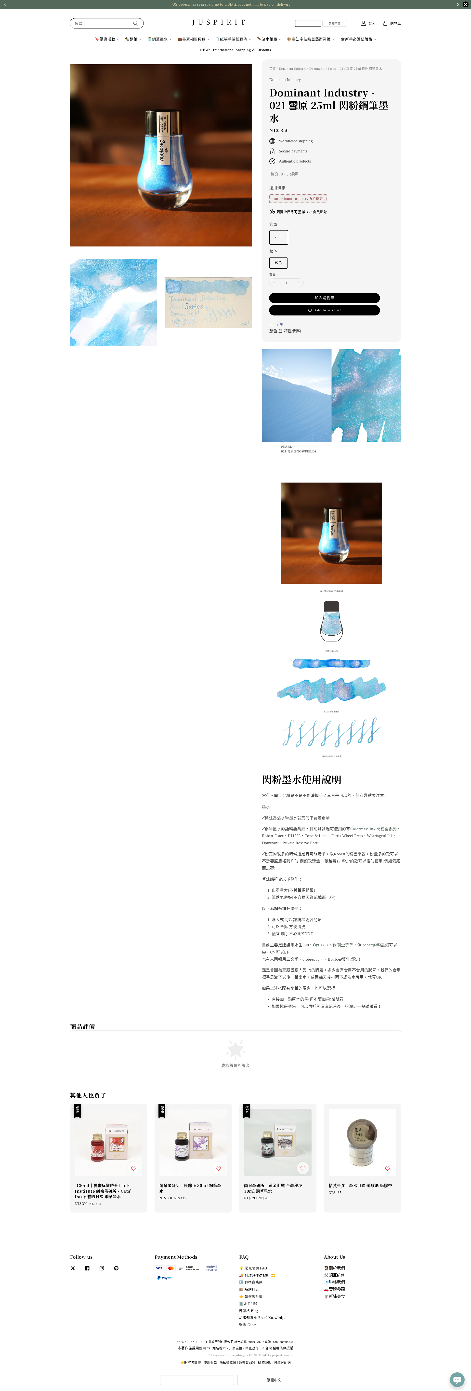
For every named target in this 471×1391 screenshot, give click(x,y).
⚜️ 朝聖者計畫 (250, 1296)
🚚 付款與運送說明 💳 (257, 1275)
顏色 (273, 251)
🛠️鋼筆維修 (334, 1275)
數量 (272, 274)
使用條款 (210, 1362)
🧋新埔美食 (334, 1296)
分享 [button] (279, 324)
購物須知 (265, 1362)
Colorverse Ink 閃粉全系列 (373, 829)
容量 (273, 224)
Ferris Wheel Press (347, 836)
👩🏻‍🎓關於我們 (334, 1268)
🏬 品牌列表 (249, 1289)
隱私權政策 (228, 1362)
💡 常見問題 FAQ (253, 1268)
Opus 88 (320, 945)
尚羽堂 (339, 945)
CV (273, 952)
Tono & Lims (316, 836)
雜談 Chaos (248, 1325)
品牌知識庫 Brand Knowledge (262, 1318)
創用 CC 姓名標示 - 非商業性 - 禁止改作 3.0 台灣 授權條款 (242, 1348)
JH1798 (294, 836)
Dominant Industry (292, 68)
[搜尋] (136, 23)
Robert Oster (273, 836)
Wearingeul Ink (380, 836)
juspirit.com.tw (282, 1355)
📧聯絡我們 (334, 1282)
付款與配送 (282, 1362)
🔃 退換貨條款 (250, 1282)
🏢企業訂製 (248, 1304)
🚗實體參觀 (334, 1289)
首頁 (272, 68)
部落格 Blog (248, 1311)
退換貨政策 (247, 1362)
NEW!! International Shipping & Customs (235, 50)
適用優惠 (277, 188)
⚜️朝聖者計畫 (190, 1362)
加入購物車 (324, 298)
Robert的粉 (371, 945)
